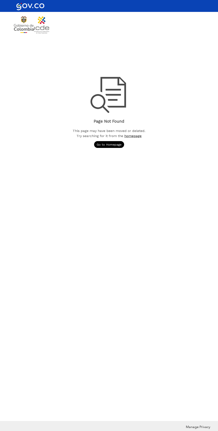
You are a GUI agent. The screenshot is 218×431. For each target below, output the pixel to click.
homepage (133, 136)
